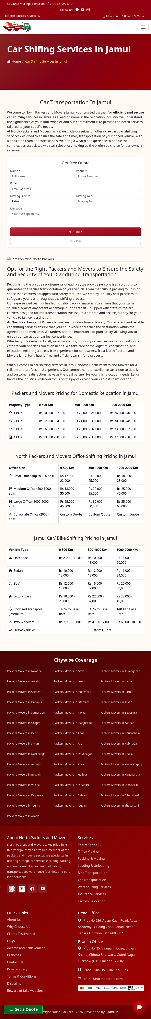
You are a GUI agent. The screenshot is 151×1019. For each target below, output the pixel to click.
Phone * (81, 170)
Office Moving (88, 851)
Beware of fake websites (25, 990)
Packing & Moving (91, 858)
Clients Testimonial (21, 934)
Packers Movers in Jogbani (70, 805)
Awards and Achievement (26, 948)
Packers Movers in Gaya (69, 671)
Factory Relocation (91, 901)
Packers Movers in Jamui (69, 681)
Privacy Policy (17, 969)
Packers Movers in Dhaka (116, 754)
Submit (77, 232)
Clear (77, 241)
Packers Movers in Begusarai (119, 712)
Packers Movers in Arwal (69, 733)
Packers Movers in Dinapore (72, 785)
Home (16, 61)
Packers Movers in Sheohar (24, 692)
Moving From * (20, 195)
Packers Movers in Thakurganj (119, 805)
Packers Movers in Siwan (23, 743)
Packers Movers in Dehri (22, 733)
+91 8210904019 (62, 4)
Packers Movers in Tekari (116, 702)
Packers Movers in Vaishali (24, 785)
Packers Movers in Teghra (23, 805)
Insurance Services (92, 894)
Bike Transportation (92, 873)
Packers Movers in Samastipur (26, 712)
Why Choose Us (18, 926)
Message (16, 208)
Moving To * (84, 195)
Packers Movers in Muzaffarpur (120, 774)
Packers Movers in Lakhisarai (119, 785)
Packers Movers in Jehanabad (72, 692)
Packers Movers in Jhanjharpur (73, 723)
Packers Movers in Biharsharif (119, 795)
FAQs (11, 941)
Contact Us (15, 962)
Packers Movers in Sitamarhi (72, 702)
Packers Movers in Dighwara (25, 795)
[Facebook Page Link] (77, 10)
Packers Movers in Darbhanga (26, 754)
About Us (14, 919)
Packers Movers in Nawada (24, 671)
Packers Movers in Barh (115, 692)
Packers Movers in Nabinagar (119, 743)
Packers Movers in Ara (68, 743)
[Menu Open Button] (143, 27)
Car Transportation (92, 880)
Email (13, 183)
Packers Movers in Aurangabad (120, 671)
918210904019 (94, 970)
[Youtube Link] (83, 10)
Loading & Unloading (93, 865)
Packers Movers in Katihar (117, 723)
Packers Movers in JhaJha (116, 681)
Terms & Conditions (21, 976)
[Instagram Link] (88, 10)
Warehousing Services (94, 887)
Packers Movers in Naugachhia (120, 733)
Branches (14, 955)
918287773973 (117, 970)
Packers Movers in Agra (69, 764)
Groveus (111, 1012)
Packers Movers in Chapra (24, 723)
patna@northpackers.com (27, 4)
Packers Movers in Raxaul (70, 712)
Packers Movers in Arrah (23, 681)
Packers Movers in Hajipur (70, 774)
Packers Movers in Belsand (71, 795)
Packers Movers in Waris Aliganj (121, 764)
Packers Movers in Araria (23, 816)
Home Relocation (90, 844)
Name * (15, 170)
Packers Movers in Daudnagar (73, 754)
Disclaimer (15, 983)
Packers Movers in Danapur (24, 702)
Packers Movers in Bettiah (24, 774)
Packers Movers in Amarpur (25, 764)
